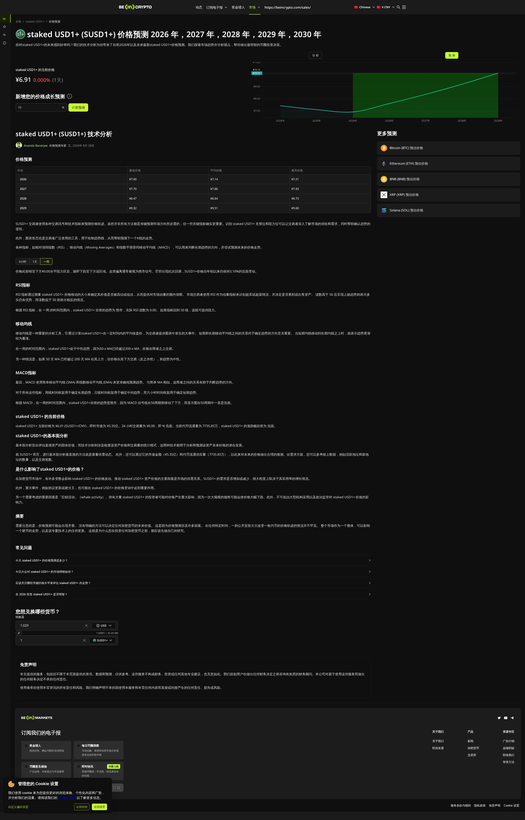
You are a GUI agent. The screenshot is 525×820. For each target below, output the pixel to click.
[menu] (5, 30)
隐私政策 (480, 805)
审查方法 (508, 762)
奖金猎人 (238, 7)
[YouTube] (506, 718)
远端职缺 (508, 748)
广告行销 (508, 741)
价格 (18, 21)
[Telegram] (512, 718)
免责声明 (494, 805)
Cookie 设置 (511, 805)
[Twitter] (499, 718)
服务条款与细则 (461, 805)
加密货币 (473, 748)
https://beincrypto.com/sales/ (288, 7)
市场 (252, 7)
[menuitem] (5, 18)
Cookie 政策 (67, 798)
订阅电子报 (214, 7)
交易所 (472, 755)
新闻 (470, 741)
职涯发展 (438, 748)
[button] (193, 560)
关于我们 (438, 741)
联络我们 (508, 755)
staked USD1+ (35, 21)
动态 (199, 7)
